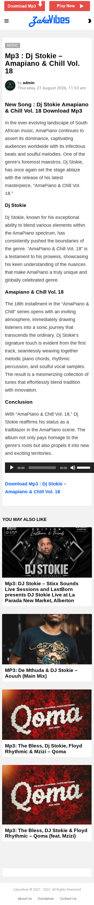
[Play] (11, 467)
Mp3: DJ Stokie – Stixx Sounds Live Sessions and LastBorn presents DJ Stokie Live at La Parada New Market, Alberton (42, 592)
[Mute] (72, 467)
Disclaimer (46, 899)
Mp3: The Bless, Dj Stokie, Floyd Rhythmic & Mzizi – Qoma (43, 748)
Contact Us (68, 899)
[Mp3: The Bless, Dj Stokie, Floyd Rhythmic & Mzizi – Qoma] (47, 714)
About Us (25, 899)
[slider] (84, 467)
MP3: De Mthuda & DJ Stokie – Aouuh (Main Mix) (41, 673)
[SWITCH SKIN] (89, 21)
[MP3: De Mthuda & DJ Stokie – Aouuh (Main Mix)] (47, 639)
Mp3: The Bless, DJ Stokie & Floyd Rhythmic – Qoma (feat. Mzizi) (46, 833)
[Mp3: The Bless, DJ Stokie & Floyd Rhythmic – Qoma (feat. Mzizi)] (47, 794)
